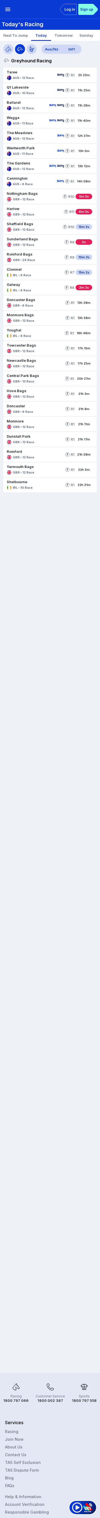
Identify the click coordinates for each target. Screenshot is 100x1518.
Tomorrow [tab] (63, 35)
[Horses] (8, 49)
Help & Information (23, 1496)
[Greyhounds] (20, 49)
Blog (9, 1478)
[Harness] (32, 49)
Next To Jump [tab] (15, 35)
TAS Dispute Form (22, 1470)
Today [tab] (41, 35)
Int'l (71, 49)
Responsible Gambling (27, 1512)
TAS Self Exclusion (23, 1462)
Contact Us (15, 1454)
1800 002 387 (50, 1400)
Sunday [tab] (86, 35)
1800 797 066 (16, 1400)
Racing (11, 1431)
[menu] (7, 9)
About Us (13, 1447)
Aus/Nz (51, 49)
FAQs (9, 1485)
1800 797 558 (84, 1400)
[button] (29, 75)
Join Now (14, 1439)
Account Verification (24, 1504)
